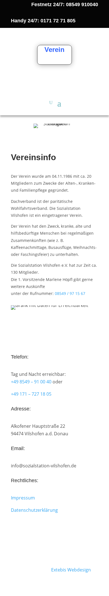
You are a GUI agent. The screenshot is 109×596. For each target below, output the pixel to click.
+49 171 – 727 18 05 (31, 394)
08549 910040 (82, 4)
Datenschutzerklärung (34, 510)
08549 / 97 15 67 (70, 293)
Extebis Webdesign (71, 570)
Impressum (23, 498)
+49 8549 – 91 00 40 (31, 382)
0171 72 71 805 (58, 20)
